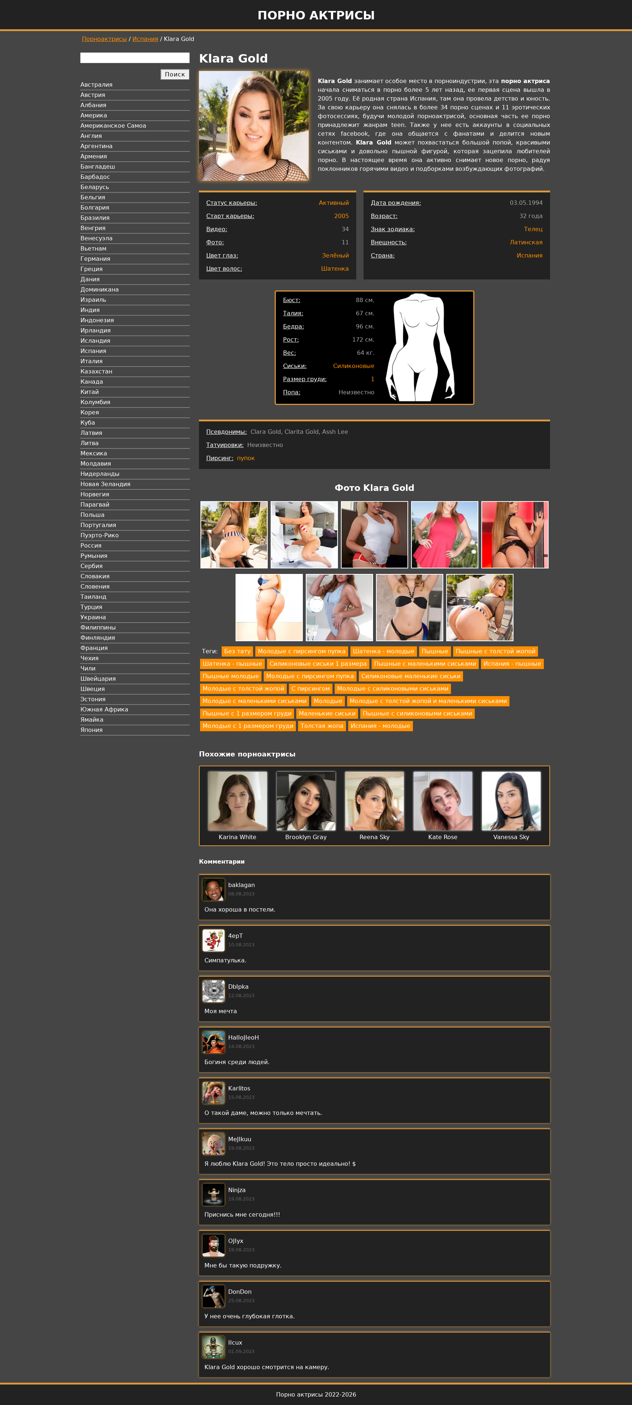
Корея (89, 412)
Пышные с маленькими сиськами (425, 663)
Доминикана (99, 289)
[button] (234, 536)
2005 (341, 216)
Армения (93, 156)
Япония (91, 729)
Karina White (237, 837)
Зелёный (335, 255)
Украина (93, 617)
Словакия (95, 576)
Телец (533, 229)
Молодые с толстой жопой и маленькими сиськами (428, 701)
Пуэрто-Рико (99, 535)
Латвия (91, 432)
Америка (93, 115)
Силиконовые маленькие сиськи (410, 676)
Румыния (94, 555)
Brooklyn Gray (306, 837)
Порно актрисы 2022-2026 (316, 1394)
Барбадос (95, 176)
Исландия (95, 340)
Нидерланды (100, 473)
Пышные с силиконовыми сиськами (417, 713)
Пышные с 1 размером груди (247, 713)
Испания (145, 38)
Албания (93, 105)
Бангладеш (97, 166)
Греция (91, 269)
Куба (87, 422)
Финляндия (97, 637)
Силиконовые (354, 365)
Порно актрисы (316, 15)
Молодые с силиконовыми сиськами (392, 688)
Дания (90, 279)
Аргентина (96, 146)
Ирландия (95, 330)
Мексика (93, 453)
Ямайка (92, 719)
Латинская (526, 242)
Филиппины (98, 627)
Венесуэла (96, 238)
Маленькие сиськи (327, 713)
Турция (91, 607)
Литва (89, 443)
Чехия (89, 658)
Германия (95, 258)
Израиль (93, 299)
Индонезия (97, 320)
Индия (90, 310)
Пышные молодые (231, 676)
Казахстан (96, 371)
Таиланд (93, 596)
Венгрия (93, 228)
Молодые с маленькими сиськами (254, 701)
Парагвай (94, 504)
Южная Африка (104, 709)
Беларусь (94, 187)
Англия (91, 135)
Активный (334, 202)
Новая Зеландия (105, 484)
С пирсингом (310, 688)
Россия (91, 545)
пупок (246, 458)
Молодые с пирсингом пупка (302, 651)
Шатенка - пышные (232, 663)
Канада (91, 381)
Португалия (98, 525)
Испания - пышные (512, 663)
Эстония (93, 699)
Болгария (94, 207)
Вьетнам (93, 248)
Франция (94, 648)
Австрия (92, 94)
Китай (89, 391)
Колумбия (95, 402)
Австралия (96, 84)
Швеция (92, 688)
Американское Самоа (113, 125)
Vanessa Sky (511, 837)
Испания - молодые (380, 725)
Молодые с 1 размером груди (248, 725)
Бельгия (92, 197)
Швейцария (98, 678)
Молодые (328, 701)
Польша (92, 514)
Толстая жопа (322, 725)
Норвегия (94, 494)
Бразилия (95, 217)
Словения (95, 586)
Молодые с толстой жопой (243, 688)
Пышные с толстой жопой (495, 651)
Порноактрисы (104, 38)
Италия (91, 361)
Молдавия (95, 463)
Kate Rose (443, 837)
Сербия (91, 566)
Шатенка (335, 268)
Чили (87, 668)
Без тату (237, 651)
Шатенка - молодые (383, 651)
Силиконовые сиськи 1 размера (318, 663)
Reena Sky (375, 837)
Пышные (435, 651)
